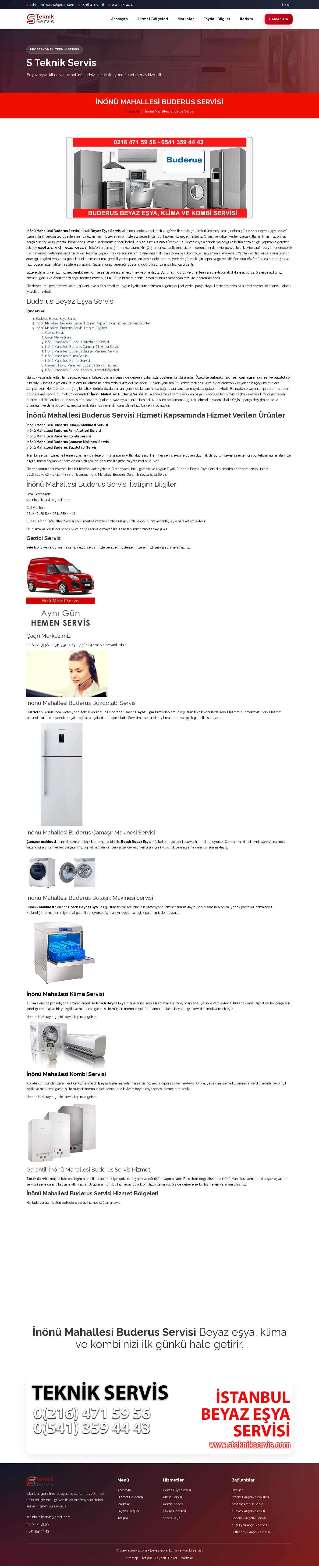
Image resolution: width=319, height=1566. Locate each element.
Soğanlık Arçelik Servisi (248, 1518)
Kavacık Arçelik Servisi (247, 1504)
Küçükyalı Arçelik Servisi (249, 1525)
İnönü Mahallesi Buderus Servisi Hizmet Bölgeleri (82, 370)
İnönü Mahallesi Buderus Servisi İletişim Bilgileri (71, 328)
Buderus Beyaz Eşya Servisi (56, 318)
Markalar (186, 19)
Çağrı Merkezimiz (58, 337)
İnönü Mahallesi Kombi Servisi (67, 360)
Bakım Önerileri (174, 1511)
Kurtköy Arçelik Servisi (248, 1511)
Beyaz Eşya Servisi (177, 1490)
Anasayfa (119, 19)
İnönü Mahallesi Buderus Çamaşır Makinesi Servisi (82, 346)
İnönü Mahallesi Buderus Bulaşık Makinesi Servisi (81, 351)
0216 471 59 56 (93, 5)
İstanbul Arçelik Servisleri (250, 1497)
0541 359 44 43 (123, 5)
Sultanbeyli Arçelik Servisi (250, 1532)
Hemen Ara (278, 19)
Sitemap (237, 1490)
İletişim (287, 5)
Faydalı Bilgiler (217, 19)
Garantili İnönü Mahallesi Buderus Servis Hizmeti (81, 365)
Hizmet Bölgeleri (153, 19)
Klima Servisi (172, 1497)
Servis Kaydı (172, 1518)
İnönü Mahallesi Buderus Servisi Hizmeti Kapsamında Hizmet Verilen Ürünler (93, 323)
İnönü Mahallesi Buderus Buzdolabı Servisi (77, 342)
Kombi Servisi (173, 1504)
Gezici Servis (54, 332)
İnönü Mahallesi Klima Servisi (66, 356)
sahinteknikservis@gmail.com (52, 5)
